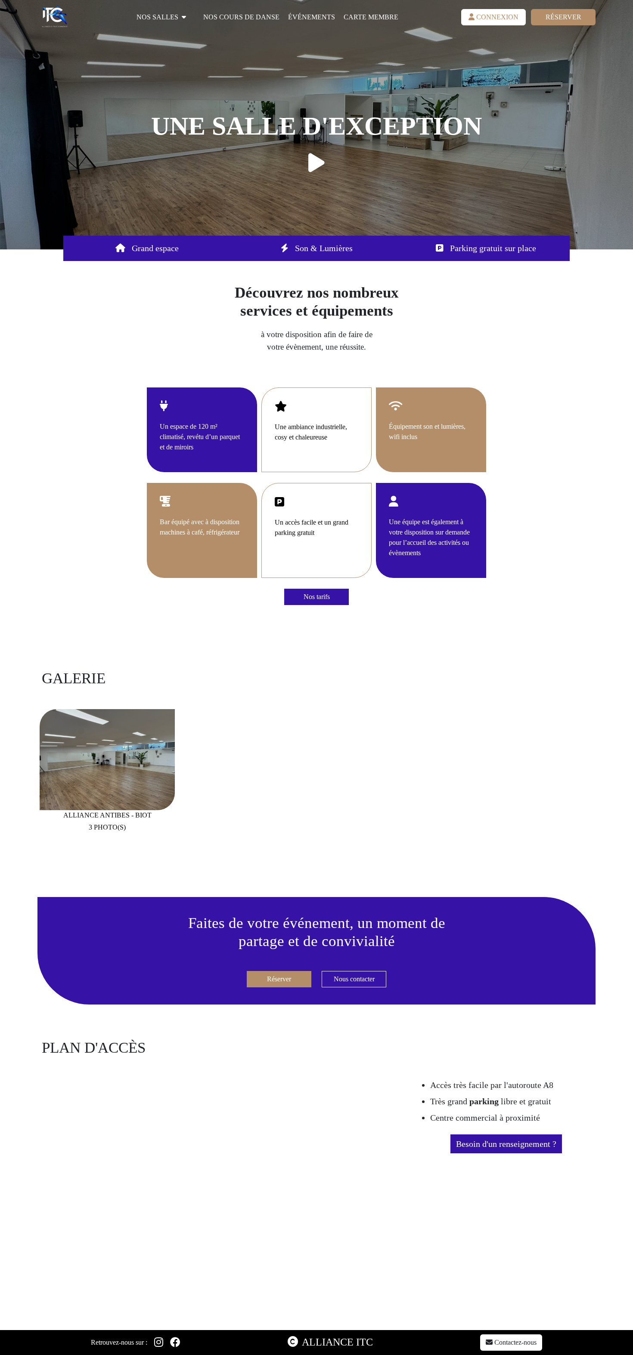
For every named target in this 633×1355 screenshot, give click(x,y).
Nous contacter (354, 979)
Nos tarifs (317, 596)
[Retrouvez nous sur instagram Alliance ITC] (158, 1342)
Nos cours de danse (241, 17)
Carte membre (371, 17)
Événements (311, 17)
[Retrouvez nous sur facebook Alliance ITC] (175, 1342)
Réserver (563, 17)
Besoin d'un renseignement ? (506, 1144)
